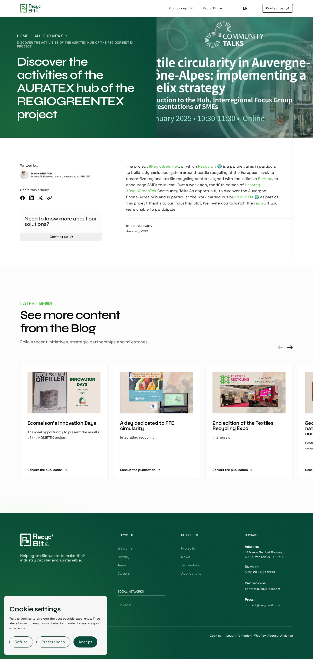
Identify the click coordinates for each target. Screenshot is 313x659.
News (185, 557)
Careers (124, 573)
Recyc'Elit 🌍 (210, 166)
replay (260, 203)
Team (122, 565)
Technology (190, 565)
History (123, 557)
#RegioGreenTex (164, 166)
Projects (188, 548)
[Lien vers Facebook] (22, 198)
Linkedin (124, 605)
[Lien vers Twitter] (40, 198)
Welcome (125, 548)
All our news (48, 36)
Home (23, 36)
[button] (180, 8)
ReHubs (265, 178)
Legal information (239, 635)
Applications (191, 573)
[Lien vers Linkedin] (31, 198)
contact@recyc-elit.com (262, 589)
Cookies (215, 635)
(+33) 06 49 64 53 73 (260, 572)
